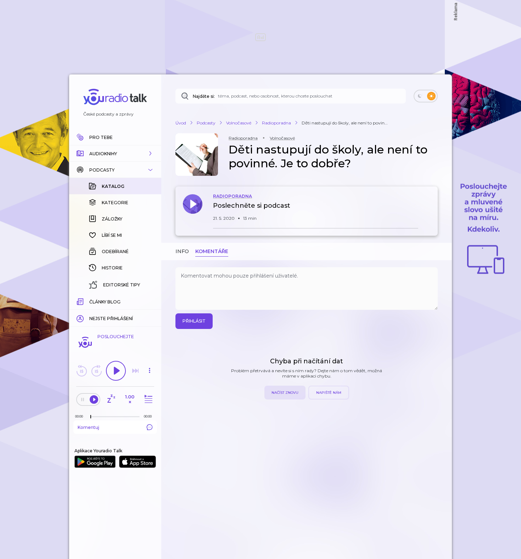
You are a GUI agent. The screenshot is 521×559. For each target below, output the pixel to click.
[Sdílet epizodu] (431, 209)
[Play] (116, 371)
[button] (115, 153)
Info (182, 251)
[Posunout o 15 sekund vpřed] (96, 370)
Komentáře (211, 251)
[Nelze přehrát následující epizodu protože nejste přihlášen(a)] (135, 370)
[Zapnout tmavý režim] (426, 96)
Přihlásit (194, 321)
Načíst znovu (284, 392)
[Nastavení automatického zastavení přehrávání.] (111, 399)
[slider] (91, 417)
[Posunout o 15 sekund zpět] (81, 370)
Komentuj (88, 427)
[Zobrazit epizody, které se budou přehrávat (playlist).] (147, 399)
